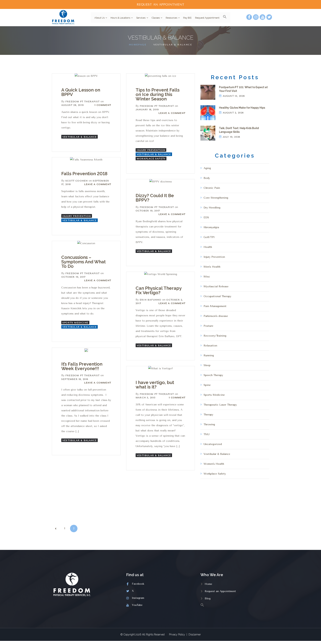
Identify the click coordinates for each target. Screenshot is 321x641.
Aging (207, 168)
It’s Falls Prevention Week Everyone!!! (81, 366)
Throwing (209, 424)
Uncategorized (213, 444)
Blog (207, 598)
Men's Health (212, 266)
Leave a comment (171, 113)
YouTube (137, 605)
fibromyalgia (211, 227)
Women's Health (214, 463)
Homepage (137, 44)
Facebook (138, 583)
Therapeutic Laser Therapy (220, 404)
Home (208, 584)
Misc (207, 276)
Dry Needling (212, 207)
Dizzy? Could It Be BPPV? (155, 198)
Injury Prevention (151, 150)
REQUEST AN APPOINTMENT (160, 4)
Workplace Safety (151, 158)
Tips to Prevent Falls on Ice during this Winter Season (157, 94)
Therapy (208, 414)
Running (209, 355)
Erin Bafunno (150, 299)
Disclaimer (195, 634)
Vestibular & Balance (79, 137)
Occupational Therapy (217, 296)
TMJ (207, 434)
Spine (207, 385)
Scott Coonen (76, 180)
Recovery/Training (215, 335)
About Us (99, 17)
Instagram (138, 598)
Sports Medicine (75, 322)
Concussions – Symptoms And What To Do (83, 262)
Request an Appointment (220, 591)
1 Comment (103, 105)
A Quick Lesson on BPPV (80, 92)
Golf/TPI (209, 237)
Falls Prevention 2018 (84, 173)
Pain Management (215, 306)
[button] (223, 17)
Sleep (207, 365)
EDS (206, 217)
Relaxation (210, 345)
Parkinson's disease (216, 316)
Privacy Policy (177, 634)
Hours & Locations (120, 17)
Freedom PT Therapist (82, 101)
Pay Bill (187, 17)
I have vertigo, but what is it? (155, 385)
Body (207, 178)
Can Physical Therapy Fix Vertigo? (158, 290)
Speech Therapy (213, 375)
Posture (208, 325)
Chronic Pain (212, 187)
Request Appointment (207, 17)
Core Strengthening (216, 197)
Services (140, 17)
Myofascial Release (216, 286)
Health (208, 247)
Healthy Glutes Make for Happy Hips (242, 107)
